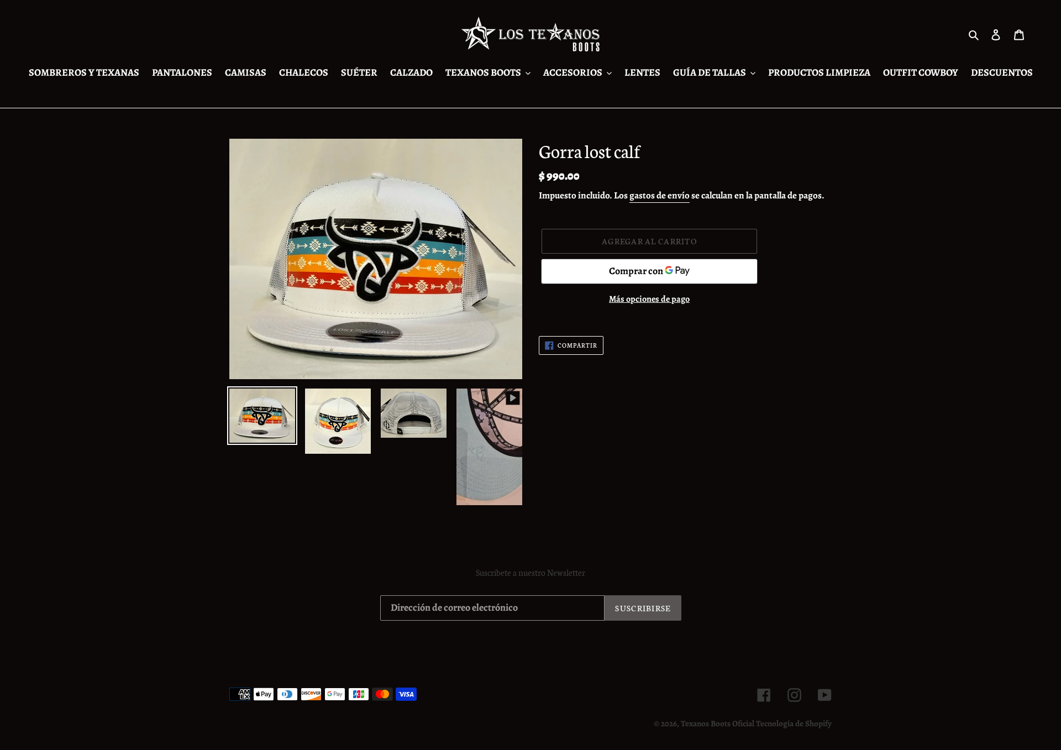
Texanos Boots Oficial (717, 723)
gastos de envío (659, 195)
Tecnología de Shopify (794, 723)
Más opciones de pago (649, 299)
